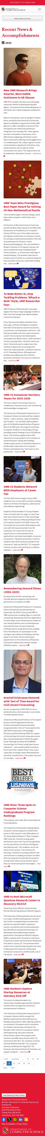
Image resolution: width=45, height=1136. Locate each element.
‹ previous (15, 1059)
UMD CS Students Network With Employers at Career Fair (20, 490)
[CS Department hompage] (22, 1129)
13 (33, 1059)
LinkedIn (21, 1119)
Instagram (15, 1119)
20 (29, 1063)
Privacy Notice (22, 1124)
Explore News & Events (22, 18)
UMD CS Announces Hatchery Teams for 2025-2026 (22, 396)
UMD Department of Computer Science (18, 9)
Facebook (4, 1119)
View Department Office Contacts (14, 1095)
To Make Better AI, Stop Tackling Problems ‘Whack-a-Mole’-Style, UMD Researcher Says (22, 299)
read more (12, 263)
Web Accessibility (8, 1124)
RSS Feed (26, 1119)
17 (14, 1063)
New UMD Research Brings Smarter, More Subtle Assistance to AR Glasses (20, 93)
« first (5, 1059)
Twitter (9, 1119)
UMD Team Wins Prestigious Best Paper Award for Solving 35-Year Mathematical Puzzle (22, 206)
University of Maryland (22, 2)
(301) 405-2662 (18, 1115)
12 (28, 1059)
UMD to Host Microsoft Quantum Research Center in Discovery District (22, 900)
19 (24, 1063)
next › (5, 1067)
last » (13, 1067)
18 (19, 1063)
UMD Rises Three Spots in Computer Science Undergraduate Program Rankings (20, 810)
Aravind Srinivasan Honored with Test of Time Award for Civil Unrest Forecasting (21, 701)
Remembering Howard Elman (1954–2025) (22, 590)
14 (38, 1059)
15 (4, 1063)
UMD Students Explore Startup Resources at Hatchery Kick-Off (18, 992)
